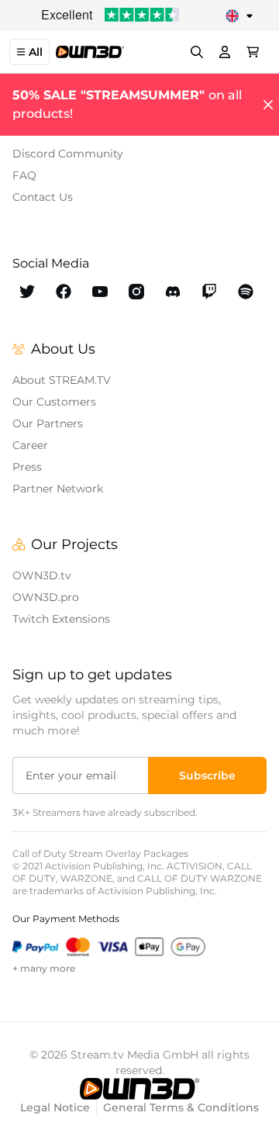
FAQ (24, 175)
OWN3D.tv (41, 575)
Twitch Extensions (61, 619)
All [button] (36, 52)
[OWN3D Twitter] (27, 291)
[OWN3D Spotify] (245, 291)
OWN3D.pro (45, 597)
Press (27, 467)
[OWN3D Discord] (172, 291)
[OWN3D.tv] (139, 1089)
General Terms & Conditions (181, 1107)
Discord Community (67, 154)
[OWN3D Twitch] (209, 291)
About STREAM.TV (61, 380)
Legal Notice (55, 1107)
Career (30, 445)
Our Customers (54, 402)
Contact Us (42, 197)
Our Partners (47, 423)
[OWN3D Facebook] (64, 291)
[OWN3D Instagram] (137, 291)
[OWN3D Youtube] (100, 291)
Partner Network (57, 489)
